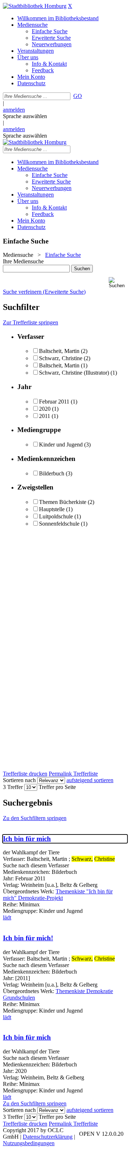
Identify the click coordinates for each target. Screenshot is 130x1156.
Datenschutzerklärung (48, 1137)
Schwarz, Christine (60, 358)
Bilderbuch (51, 473)
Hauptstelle (52, 509)
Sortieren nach (19, 780)
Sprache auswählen (25, 116)
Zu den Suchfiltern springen (34, 818)
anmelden (14, 110)
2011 (44, 416)
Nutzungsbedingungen (29, 1143)
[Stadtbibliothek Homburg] (34, 6)
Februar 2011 (54, 401)
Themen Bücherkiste (62, 502)
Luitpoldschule (56, 516)
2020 (45, 409)
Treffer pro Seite (57, 787)
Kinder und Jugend (61, 444)
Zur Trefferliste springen (30, 322)
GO (77, 96)
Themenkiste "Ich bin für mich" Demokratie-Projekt (58, 894)
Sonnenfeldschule (59, 524)
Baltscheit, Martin (60, 351)
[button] (118, 282)
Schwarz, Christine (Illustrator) (74, 373)
